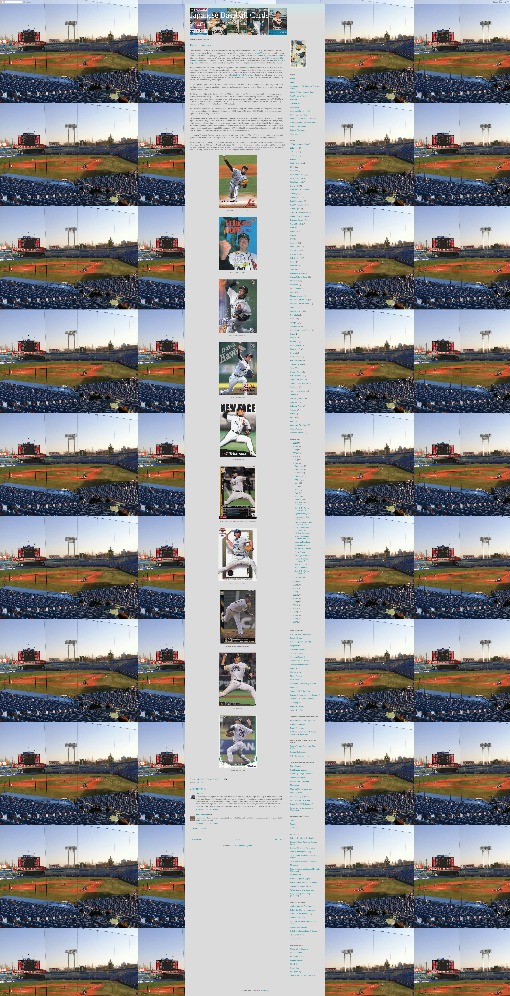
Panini (292, 334)
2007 (295, 622)
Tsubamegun (295, 703)
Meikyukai (294, 865)
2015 (295, 595)
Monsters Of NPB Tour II (299, 304)
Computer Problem (297, 220)
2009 (295, 615)
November (299, 470)
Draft (292, 228)
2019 (295, 582)
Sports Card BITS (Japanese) (301, 804)
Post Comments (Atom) (243, 846)
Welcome (293, 421)
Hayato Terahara (300, 568)
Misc (292, 292)
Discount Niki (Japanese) (299, 781)
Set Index (294, 100)
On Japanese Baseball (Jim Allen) (303, 684)
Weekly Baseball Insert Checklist (303, 119)
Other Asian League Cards (300, 330)
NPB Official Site (296, 875)
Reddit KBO (294, 968)
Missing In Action (296, 296)
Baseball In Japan (297, 638)
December (299, 466)
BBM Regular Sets (297, 175)
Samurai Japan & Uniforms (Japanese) (305, 695)
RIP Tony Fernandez (302, 533)
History (293, 262)
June (297, 486)
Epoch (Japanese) (297, 728)
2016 (295, 592)
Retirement (200, 782)
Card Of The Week (297, 205)
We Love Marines (297, 706)
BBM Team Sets (296, 178)
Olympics (294, 323)
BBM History (295, 171)
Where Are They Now (298, 425)
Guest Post (294, 254)
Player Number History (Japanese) (303, 882)
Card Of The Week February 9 (301, 560)
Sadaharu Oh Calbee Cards (300, 691)
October (298, 473)
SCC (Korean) (295, 972)
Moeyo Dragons (296, 676)
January (298, 577)
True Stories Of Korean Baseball (302, 975)
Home (238, 840)
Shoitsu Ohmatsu (301, 564)
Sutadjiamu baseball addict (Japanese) (305, 931)
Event (292, 235)
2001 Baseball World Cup (243, 75)
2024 (295, 450)
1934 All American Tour (299, 144)
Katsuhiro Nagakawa (302, 542)
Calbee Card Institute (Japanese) (302, 910)
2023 (295, 453)
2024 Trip (293, 156)
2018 (295, 585)
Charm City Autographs (299, 949)
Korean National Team (298, 277)
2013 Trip (293, 148)
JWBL (292, 269)
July (297, 483)
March (297, 496)
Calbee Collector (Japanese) (301, 914)
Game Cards (295, 250)
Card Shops (294, 209)
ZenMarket (294, 828)
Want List (294, 134)
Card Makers (295, 103)
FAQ (292, 82)
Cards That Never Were (299, 212)
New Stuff (294, 315)
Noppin (293, 824)
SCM (292, 368)
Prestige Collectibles (298, 752)
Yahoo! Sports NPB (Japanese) (302, 890)
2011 (295, 609)
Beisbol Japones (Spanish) (300, 642)
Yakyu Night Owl (296, 710)
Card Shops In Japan (298, 96)
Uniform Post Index (297, 130)
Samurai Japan (296, 364)
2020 (295, 463)
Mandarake (294, 785)
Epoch (292, 231)
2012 (295, 605)
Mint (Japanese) (296, 793)
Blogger (266, 991)
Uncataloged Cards (297, 398)
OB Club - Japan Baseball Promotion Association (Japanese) (304, 733)
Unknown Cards (296, 406)
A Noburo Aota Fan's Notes (300, 634)
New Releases (295, 311)
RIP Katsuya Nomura (302, 549)
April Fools (294, 159)
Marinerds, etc (295, 672)
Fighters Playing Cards (303, 514)
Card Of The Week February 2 (301, 572)
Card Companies (296, 201)
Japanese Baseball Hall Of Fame (303, 861)
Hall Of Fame (295, 258)
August (298, 480)
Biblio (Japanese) (296, 766)
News (292, 319)
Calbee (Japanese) (297, 724)
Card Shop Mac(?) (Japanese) (301, 774)
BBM (292, 167)
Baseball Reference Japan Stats (302, 848)
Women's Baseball (297, 433)
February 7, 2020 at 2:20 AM (207, 810)
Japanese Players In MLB (300, 111)
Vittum (292, 414)
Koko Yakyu (294, 668)
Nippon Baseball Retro (298, 927)
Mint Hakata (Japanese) (299, 797)
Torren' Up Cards (296, 939)
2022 (295, 457)
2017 (295, 588)
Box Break (294, 186)
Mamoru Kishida (300, 545)
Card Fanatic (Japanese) (299, 770)
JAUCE (293, 820)
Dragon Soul (295, 646)
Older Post (279, 840)
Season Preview (296, 372)
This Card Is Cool (297, 935)
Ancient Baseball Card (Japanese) (303, 906)
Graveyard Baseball (297, 649)
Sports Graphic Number (299, 383)
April (297, 493)
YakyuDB (258, 53)
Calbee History (295, 197)
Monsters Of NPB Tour (299, 300)
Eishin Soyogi (299, 552)
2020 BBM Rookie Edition (301, 504)
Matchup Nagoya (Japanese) (301, 789)
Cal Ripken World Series (299, 190)
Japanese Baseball (297, 657)
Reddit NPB (294, 687)
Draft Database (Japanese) (300, 852)
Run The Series (296, 361)
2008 (295, 619)
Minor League (295, 288)
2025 (295, 446)
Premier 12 (294, 342)
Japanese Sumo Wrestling (300, 665)
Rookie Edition (295, 357)
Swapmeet (294, 387)
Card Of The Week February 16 (301, 529)
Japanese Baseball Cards (229, 15)
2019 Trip (293, 152)
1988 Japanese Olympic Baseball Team (303, 523)
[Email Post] (225, 779)
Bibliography (295, 107)
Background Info (296, 163)
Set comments (295, 376)
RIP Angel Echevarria (302, 556)
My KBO (293, 964)
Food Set (293, 243)
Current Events (296, 224)
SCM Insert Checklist (298, 115)
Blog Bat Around (296, 182)
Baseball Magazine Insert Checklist (303, 122)
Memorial (293, 281)
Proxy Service (295, 345)
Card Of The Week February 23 (301, 509)
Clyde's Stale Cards (297, 918)
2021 (295, 460)
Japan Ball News (296, 653)
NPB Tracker (295, 680)
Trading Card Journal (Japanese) (302, 699)
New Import (294, 307)
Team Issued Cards (297, 391)
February (298, 500)
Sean (198, 793)
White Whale (295, 429)
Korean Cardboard (297, 960)
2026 (295, 443)
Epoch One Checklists (298, 126)
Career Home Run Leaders (300, 216)
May (297, 490)
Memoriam (294, 285)
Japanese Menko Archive (300, 661)
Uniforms (293, 402)
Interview (293, 266)
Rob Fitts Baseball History (300, 756)
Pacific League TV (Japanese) (301, 879)
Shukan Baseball (296, 380)
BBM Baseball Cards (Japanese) (302, 721)
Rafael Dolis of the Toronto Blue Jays (302, 538)
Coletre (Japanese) (297, 778)
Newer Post (196, 840)
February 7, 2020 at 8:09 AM (207, 824)
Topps (292, 395)
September (299, 476)
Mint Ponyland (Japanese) (300, 800)
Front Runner (295, 247)
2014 (295, 598)
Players (293, 338)
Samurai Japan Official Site (300, 886)
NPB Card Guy (202, 815)
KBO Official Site (296, 956)
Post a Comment (199, 829)
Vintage (293, 410)
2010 (295, 612)
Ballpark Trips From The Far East (303, 838)
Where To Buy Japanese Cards (302, 92)
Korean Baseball (296, 273)
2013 (295, 602)
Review (293, 353)
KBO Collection (296, 953)
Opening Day (295, 326)
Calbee (293, 194)
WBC (292, 417)
